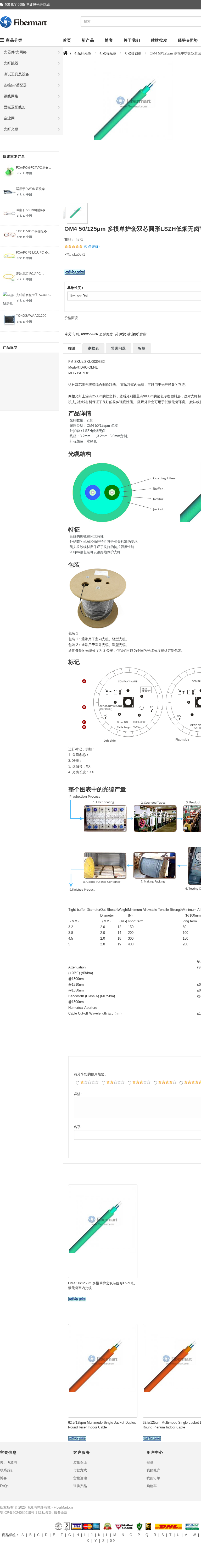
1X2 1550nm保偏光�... (32, 231)
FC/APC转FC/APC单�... (33, 167)
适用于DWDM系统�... (31, 189)
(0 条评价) (91, 246)
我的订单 (153, 1478)
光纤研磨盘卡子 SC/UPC (33, 295)
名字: (78, 1127)
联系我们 (7, 1470)
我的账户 (153, 1470)
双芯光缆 (109, 53)
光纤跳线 (11, 63)
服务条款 (61, 1513)
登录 (150, 1462)
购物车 (152, 1486)
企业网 (9, 118)
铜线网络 (11, 96)
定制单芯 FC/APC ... (30, 274)
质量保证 (80, 1462)
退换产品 (80, 1486)
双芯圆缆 (134, 53)
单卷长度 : (75, 288)
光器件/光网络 (15, 52)
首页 (67, 40)
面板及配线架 (15, 107)
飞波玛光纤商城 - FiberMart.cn (50, 1507)
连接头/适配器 (15, 85)
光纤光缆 (11, 129)
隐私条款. (45, 1513)
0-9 (112, 1541)
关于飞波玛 (8, 1462)
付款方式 (80, 1470)
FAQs (4, 1486)
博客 (3, 1478)
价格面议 (71, 318)
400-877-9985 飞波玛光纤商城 (27, 5)
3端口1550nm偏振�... (32, 210)
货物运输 (80, 1478)
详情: (78, 1094)
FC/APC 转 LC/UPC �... (33, 252)
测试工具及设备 (16, 74)
